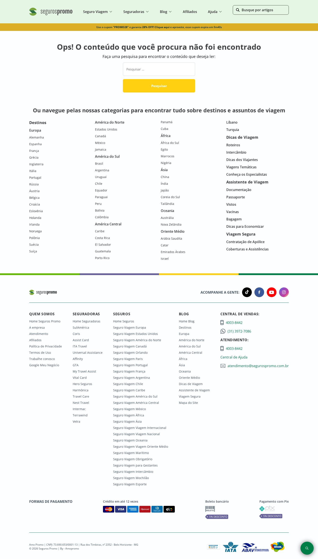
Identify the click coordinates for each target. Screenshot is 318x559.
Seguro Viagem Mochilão (131, 478)
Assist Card (81, 340)
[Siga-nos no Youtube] (270, 292)
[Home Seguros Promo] (50, 14)
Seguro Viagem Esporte (130, 484)
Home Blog (186, 321)
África (183, 359)
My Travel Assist (84, 371)
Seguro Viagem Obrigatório (132, 459)
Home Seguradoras (86, 321)
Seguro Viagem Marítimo (131, 453)
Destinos (185, 327)
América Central (190, 352)
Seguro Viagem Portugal (130, 365)
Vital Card (80, 378)
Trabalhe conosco (42, 359)
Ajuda (212, 11)
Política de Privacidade (45, 346)
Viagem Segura (190, 396)
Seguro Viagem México (129, 409)
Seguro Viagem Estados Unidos (135, 334)
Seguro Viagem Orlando (130, 352)
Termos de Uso (40, 352)
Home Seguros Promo (44, 321)
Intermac (79, 409)
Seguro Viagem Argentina (131, 378)
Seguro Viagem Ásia (127, 421)
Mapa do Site (188, 403)
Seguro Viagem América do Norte (137, 340)
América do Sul (190, 346)
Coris (76, 334)
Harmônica (80, 390)
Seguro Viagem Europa (129, 327)
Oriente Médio (189, 378)
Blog (163, 11)
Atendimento (38, 334)
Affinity (78, 359)
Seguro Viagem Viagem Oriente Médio (140, 446)
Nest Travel (81, 403)
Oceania (185, 371)
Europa (184, 334)
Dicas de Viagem (191, 384)
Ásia (182, 365)
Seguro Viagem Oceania (130, 440)
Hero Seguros (82, 384)
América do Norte (191, 340)
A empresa (37, 327)
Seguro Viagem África (128, 415)
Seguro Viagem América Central (136, 403)
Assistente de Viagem (194, 390)
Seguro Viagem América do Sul (135, 396)
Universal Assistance (88, 352)
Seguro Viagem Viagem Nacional (136, 434)
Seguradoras (133, 11)
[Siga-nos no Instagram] (282, 292)
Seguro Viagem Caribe (129, 390)
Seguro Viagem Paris (128, 359)
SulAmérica (81, 327)
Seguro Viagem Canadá (130, 346)
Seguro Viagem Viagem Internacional (139, 428)
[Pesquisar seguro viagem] (307, 548)
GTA (76, 365)
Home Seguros (123, 321)
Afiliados (35, 340)
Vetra (76, 421)
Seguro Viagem (95, 11)
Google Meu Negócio (44, 365)
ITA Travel (80, 346)
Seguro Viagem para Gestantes (135, 465)
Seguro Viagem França (129, 371)
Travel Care (81, 396)
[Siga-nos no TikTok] (245, 292)
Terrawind (80, 415)
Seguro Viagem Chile (128, 384)
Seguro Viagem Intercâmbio (133, 472)
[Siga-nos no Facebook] (258, 292)
